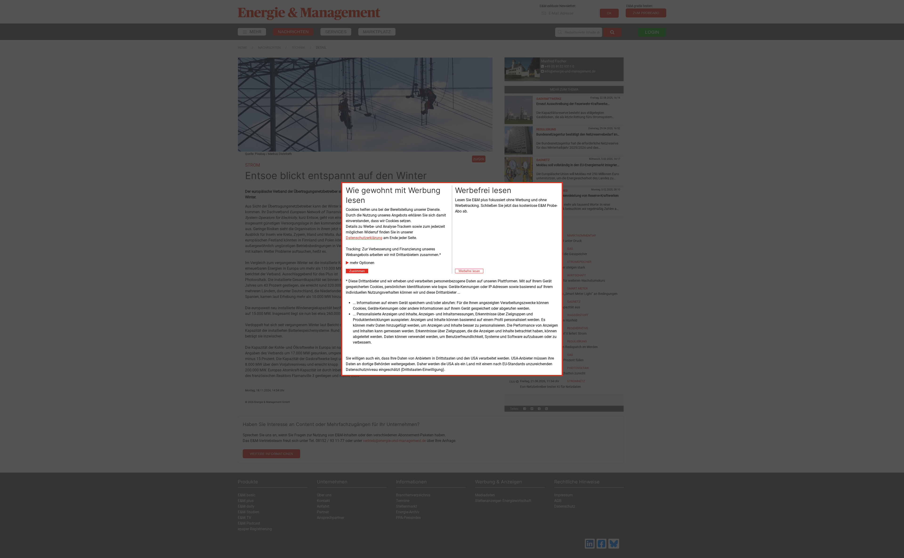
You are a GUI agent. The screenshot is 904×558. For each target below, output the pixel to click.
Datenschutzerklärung (364, 238)
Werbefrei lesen (469, 271)
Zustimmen (357, 271)
